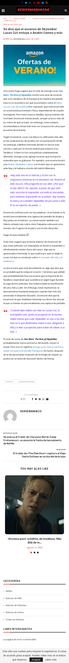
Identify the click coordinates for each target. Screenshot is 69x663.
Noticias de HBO (14, 598)
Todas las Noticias (15, 619)
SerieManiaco (19, 39)
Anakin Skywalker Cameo (21, 164)
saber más (51, 659)
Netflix (9, 591)
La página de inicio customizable (19, 639)
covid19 (9, 381)
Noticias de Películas (20, 18)
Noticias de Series (15, 612)
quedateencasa (26, 381)
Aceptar (36, 659)
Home (5, 18)
